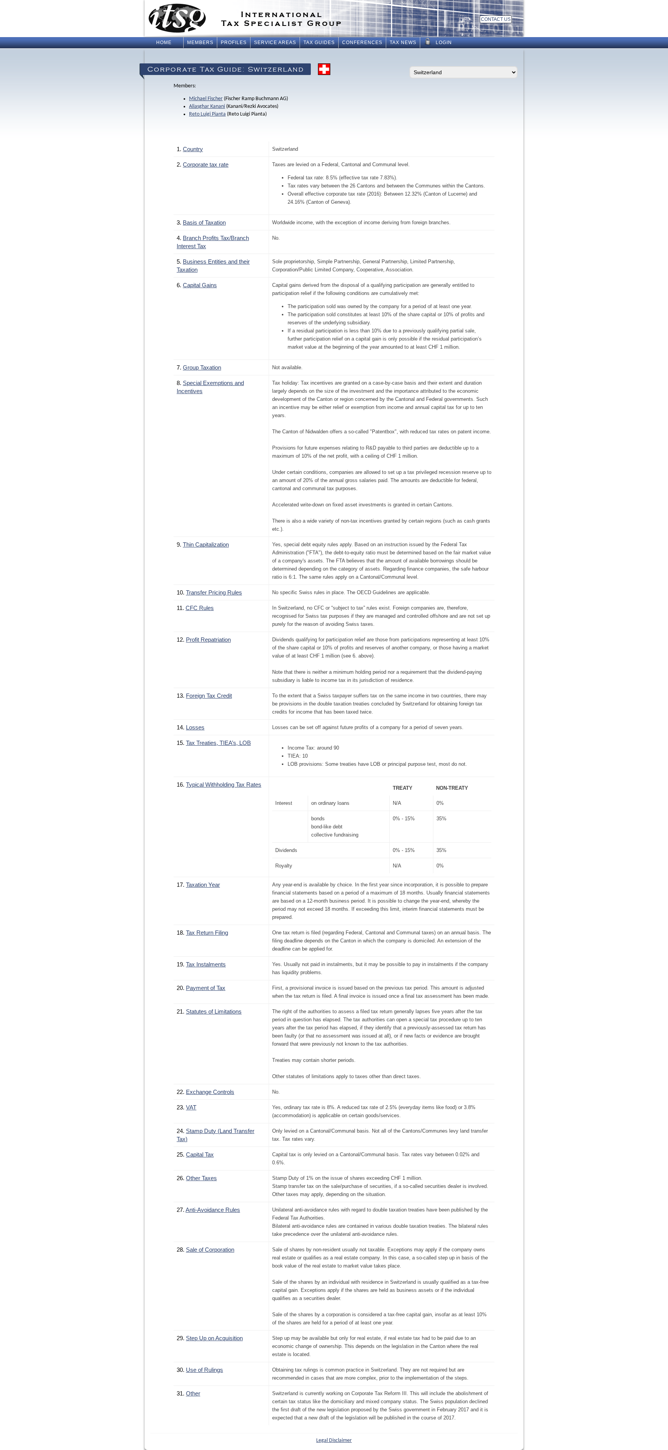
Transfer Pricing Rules (214, 592)
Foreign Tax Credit (209, 695)
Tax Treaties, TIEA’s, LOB (218, 742)
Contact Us (496, 19)
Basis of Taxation (204, 222)
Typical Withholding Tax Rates (223, 784)
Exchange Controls (210, 1092)
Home (164, 42)
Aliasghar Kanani (207, 106)
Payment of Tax (205, 988)
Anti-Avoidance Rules (213, 1209)
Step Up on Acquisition (214, 1338)
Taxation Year (203, 884)
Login (444, 42)
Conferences (362, 42)
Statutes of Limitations (214, 1011)
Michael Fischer (206, 99)
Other (193, 1393)
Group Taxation (202, 367)
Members (200, 42)
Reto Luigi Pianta (207, 114)
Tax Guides (319, 42)
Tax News (403, 42)
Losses (195, 727)
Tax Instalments (206, 964)
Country (193, 149)
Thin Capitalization (206, 544)
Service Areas (275, 42)
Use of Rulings (204, 1370)
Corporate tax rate (205, 164)
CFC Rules (200, 608)
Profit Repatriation (208, 639)
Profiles (234, 42)
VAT (191, 1107)
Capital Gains (200, 285)
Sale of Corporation (210, 1249)
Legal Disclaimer (334, 1440)
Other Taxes (201, 1178)
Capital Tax (200, 1154)
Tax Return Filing (207, 932)
